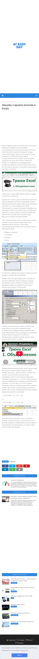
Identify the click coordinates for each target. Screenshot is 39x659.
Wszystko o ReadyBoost (17, 480)
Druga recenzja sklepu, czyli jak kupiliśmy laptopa (22, 588)
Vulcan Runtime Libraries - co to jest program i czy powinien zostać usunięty (24, 580)
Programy (13, 101)
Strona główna (5, 101)
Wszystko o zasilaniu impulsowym (20, 613)
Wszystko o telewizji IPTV (18, 604)
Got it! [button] (20, 655)
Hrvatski (22, 640)
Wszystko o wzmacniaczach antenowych (22, 621)
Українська (12, 640)
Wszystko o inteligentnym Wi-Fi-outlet (21, 596)
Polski (30, 640)
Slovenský (20, 643)
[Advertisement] (19, 20)
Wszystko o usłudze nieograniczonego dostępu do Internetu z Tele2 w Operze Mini (24, 497)
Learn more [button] (24, 650)
